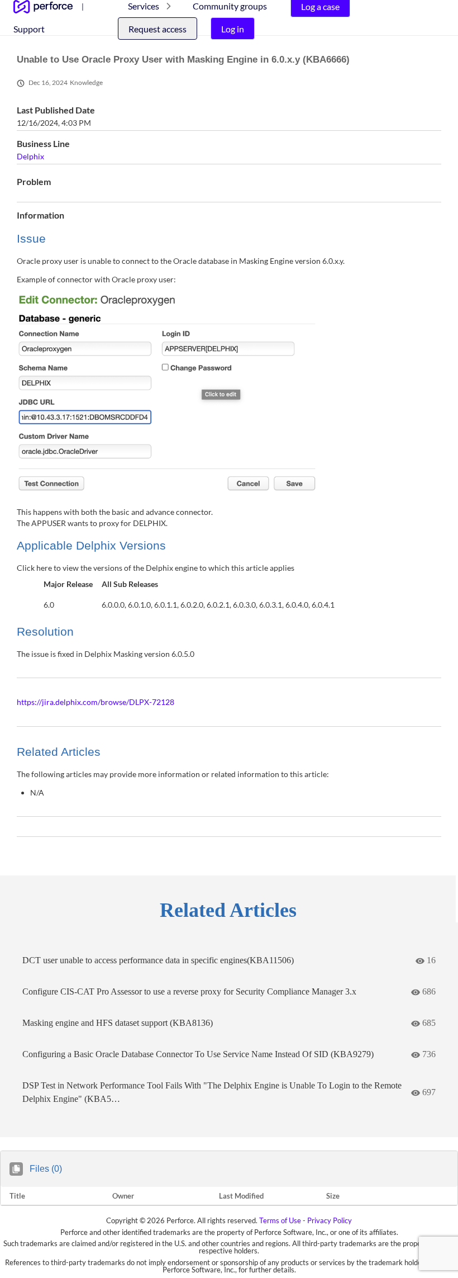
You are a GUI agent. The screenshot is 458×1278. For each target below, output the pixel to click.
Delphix (30, 156)
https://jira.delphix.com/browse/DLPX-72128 (95, 702)
